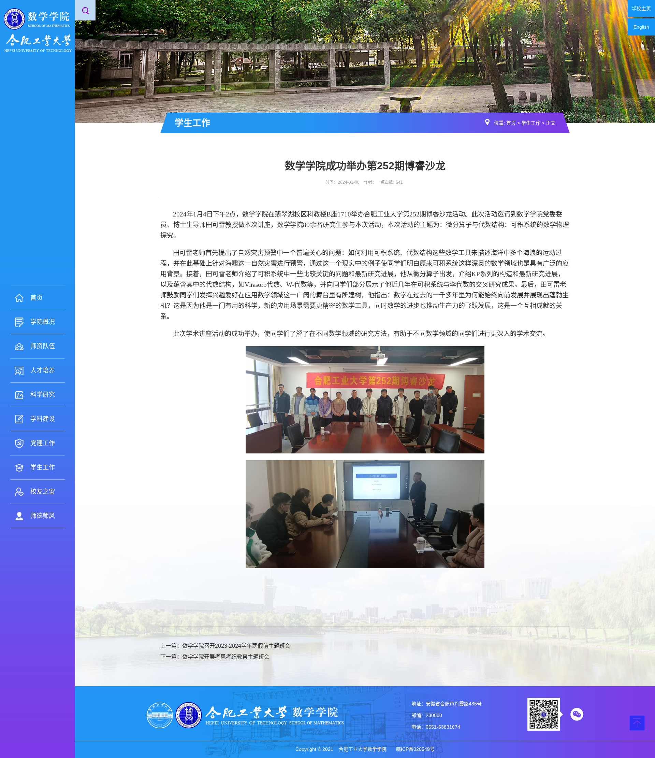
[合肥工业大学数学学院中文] (38, 29)
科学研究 (42, 394)
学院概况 (42, 322)
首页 (36, 297)
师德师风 (42, 516)
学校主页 (641, 8)
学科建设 (42, 419)
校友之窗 (42, 491)
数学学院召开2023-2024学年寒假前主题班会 (236, 646)
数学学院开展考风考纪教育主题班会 (226, 657)
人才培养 (42, 370)
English (641, 27)
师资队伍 (42, 346)
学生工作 (42, 467)
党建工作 (42, 443)
